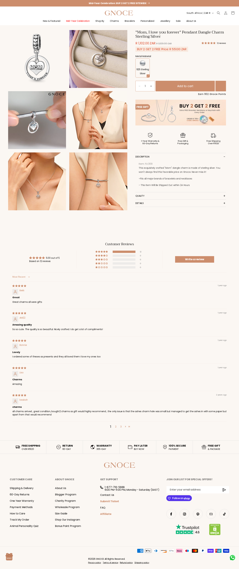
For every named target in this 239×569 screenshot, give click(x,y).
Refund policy (126, 562)
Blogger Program (65, 495)
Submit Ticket (109, 501)
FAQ (102, 508)
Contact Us (107, 495)
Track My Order (19, 520)
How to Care (17, 513)
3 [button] (121, 426)
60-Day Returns (19, 495)
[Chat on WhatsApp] (232, 557)
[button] (51, 22)
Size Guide (61, 513)
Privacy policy (94, 562)
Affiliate (105, 514)
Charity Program (65, 501)
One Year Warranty (22, 501)
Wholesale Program (67, 507)
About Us (60, 488)
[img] (19, 286)
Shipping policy (141, 562)
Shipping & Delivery (21, 488)
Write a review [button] (194, 259)
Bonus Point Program (68, 526)
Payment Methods (21, 507)
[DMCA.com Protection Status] (214, 530)
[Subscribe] (224, 490)
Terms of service (110, 562)
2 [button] (115, 426)
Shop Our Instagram (67, 520)
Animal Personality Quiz (24, 526)
